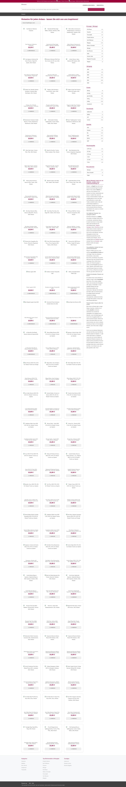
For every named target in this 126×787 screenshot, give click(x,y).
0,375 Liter (95, 148)
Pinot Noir (97, 227)
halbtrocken (95, 111)
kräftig (95, 101)
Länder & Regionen (88, 5)
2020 (95, 83)
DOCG (95, 138)
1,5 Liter (95, 159)
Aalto (95, 53)
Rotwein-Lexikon (67, 763)
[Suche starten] (96, 9)
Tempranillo (23, 769)
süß (95, 117)
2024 (95, 72)
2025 (95, 69)
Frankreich (97, 239)
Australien (97, 241)
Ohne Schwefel (95, 172)
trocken (95, 119)
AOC (95, 127)
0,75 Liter (95, 154)
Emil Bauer (95, 29)
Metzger (95, 48)
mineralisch (95, 104)
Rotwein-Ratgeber (68, 765)
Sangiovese (23, 767)
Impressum (66, 761)
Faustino (95, 32)
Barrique (95, 169)
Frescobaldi (95, 34)
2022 (95, 77)
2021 (95, 80)
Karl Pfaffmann (95, 40)
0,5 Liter (95, 151)
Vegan (95, 175)
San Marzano (95, 50)
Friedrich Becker (95, 37)
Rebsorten (100, 5)
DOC (95, 135)
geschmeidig (95, 96)
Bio (95, 133)
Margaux (95, 42)
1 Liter (95, 156)
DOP (95, 141)
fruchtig (95, 93)
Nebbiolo (23, 763)
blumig (95, 90)
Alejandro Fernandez (95, 59)
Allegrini (95, 61)
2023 (95, 74)
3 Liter (95, 162)
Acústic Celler (95, 56)
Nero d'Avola (24, 765)
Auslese (95, 130)
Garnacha (23, 761)
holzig (95, 98)
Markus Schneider (95, 45)
